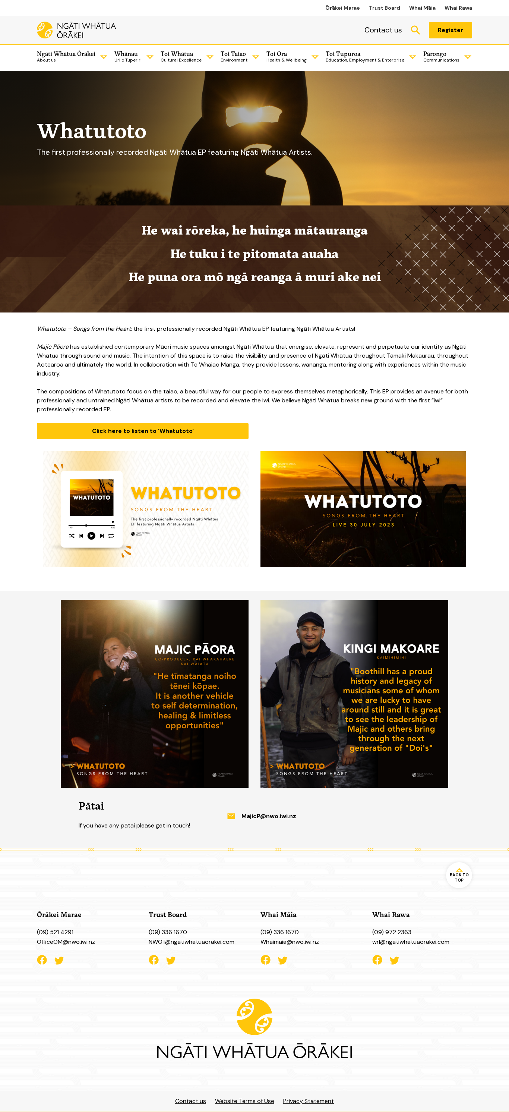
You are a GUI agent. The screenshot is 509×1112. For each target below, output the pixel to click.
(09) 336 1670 (168, 932)
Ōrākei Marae (342, 7)
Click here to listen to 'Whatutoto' (143, 431)
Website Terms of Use (244, 1101)
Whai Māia (422, 7)
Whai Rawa (458, 7)
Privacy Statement (308, 1101)
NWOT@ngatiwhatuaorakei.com (191, 942)
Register (450, 30)
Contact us (383, 30)
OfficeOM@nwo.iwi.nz (66, 942)
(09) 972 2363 (391, 932)
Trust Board (384, 7)
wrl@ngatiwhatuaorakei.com (410, 942)
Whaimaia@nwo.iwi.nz (289, 942)
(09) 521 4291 (55, 932)
